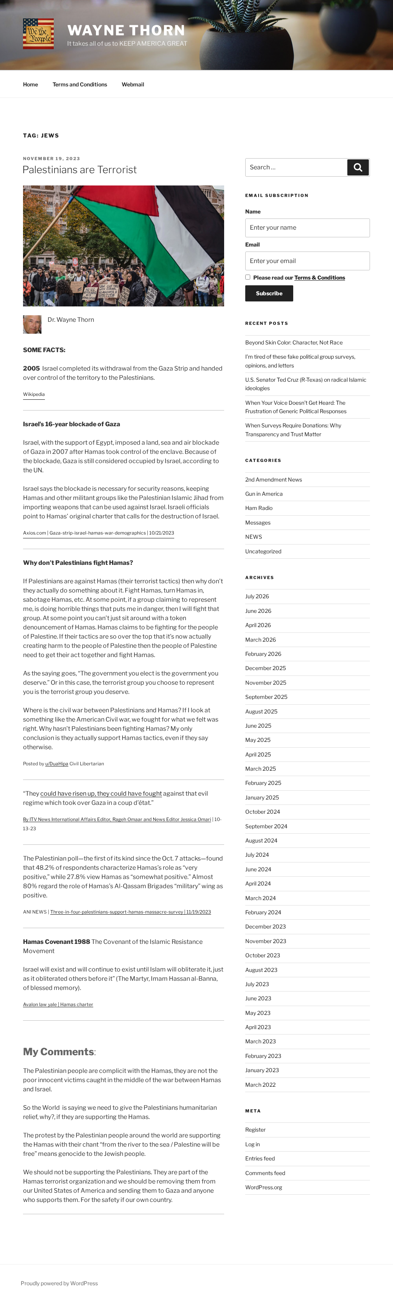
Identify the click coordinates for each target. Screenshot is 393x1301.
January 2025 (262, 797)
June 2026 (258, 610)
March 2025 (260, 768)
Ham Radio (258, 508)
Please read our (299, 277)
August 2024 (261, 840)
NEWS (253, 536)
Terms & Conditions (319, 277)
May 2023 (258, 1013)
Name (253, 211)
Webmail (133, 84)
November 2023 (265, 941)
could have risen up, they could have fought (101, 793)
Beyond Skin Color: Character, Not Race (294, 342)
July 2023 (257, 984)
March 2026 (260, 639)
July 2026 (257, 596)
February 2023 (263, 1056)
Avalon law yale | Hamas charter (58, 1004)
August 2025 (261, 711)
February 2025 (263, 783)
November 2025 (265, 682)
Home (30, 84)
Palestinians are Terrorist (79, 169)
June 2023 (258, 998)
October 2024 (262, 811)
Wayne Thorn (126, 30)
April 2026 (258, 625)
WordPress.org (263, 1187)
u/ (47, 763)
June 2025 (258, 725)
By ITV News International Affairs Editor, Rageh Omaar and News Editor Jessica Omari (117, 819)
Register (255, 1129)
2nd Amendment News (273, 479)
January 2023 (262, 1070)
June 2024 (258, 869)
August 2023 (261, 970)
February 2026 (263, 653)
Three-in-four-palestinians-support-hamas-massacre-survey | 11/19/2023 (130, 912)
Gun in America (264, 493)
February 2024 (263, 912)
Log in (252, 1144)
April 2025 (258, 754)
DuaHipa (59, 763)
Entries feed (260, 1158)
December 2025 (265, 668)
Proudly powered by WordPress (59, 1283)
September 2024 (266, 826)
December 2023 (265, 926)
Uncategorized (263, 551)
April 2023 (258, 1027)
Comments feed (265, 1173)
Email (252, 244)
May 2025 (258, 740)
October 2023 (262, 955)
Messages (258, 522)
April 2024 (258, 883)
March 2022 (260, 1084)
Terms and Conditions (80, 84)
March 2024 (260, 898)
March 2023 (260, 1041)
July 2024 (257, 854)
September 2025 (266, 697)
